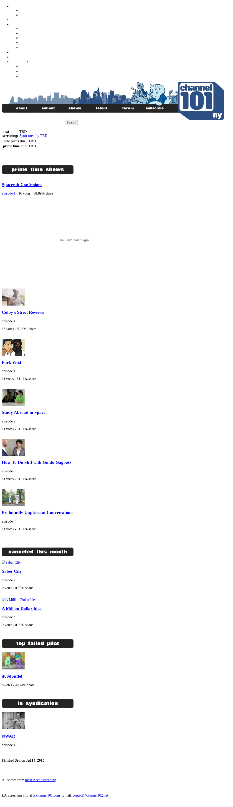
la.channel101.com (46, 795)
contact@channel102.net (90, 795)
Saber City (12, 571)
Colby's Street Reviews (23, 312)
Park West (11, 362)
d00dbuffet (12, 676)
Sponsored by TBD (33, 136)
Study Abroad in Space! (24, 412)
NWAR (8, 736)
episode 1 (8, 193)
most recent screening (40, 780)
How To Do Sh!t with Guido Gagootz (36, 462)
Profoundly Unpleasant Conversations (37, 512)
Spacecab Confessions (22, 184)
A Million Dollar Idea (22, 608)
